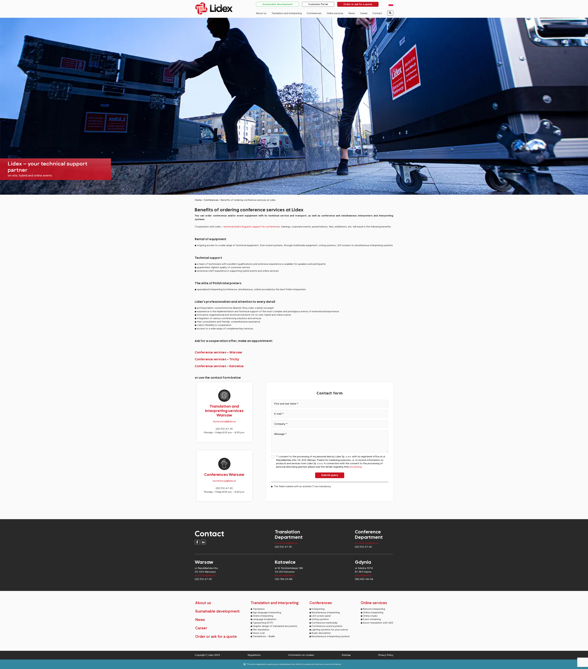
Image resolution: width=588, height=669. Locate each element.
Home (198, 200)
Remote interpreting (374, 608)
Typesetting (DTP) (263, 622)
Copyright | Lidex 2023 (207, 655)
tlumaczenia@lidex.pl (224, 421)
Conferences (314, 13)
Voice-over (259, 633)
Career (364, 13)
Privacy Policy (385, 655)
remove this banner (333, 664)
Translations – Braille (264, 636)
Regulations (254, 655)
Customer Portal (318, 4)
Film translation (261, 629)
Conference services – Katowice (219, 366)
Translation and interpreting (286, 13)
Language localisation (264, 619)
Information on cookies (301, 655)
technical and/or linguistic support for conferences (251, 226)
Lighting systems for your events (329, 629)
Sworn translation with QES (378, 622)
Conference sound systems (326, 626)
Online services (335, 13)
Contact (377, 13)
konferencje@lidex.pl (224, 480)
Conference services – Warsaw (218, 352)
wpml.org (272, 664)
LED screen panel (321, 615)
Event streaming (372, 619)
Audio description (321, 633)
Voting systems (320, 619)
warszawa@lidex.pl (205, 575)
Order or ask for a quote (357, 4)
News (351, 13)
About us (261, 13)
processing (356, 466)
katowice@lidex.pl (285, 575)
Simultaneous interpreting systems (330, 636)
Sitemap (346, 655)
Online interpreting (263, 615)
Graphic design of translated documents (275, 626)
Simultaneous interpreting (325, 612)
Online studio (370, 615)
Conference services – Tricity (217, 359)
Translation (259, 608)
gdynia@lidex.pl (363, 575)
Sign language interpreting (267, 612)
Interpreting (318, 608)
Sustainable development (277, 4)
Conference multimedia (324, 622)
